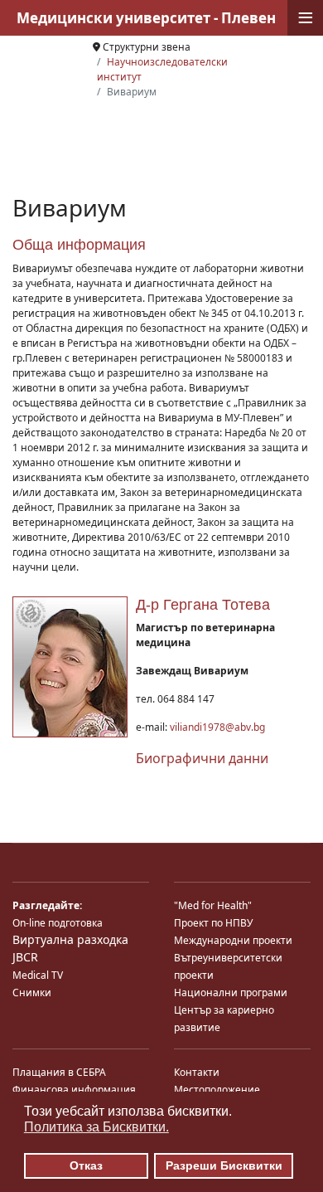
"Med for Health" (213, 905)
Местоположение (217, 1090)
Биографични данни (202, 758)
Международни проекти (233, 940)
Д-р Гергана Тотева (203, 604)
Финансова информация (74, 1090)
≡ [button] (305, 18)
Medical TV (37, 975)
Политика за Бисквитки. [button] (96, 1127)
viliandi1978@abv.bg (217, 727)
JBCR (25, 957)
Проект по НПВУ (213, 923)
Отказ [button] (86, 1165)
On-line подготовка (57, 923)
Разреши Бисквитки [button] (224, 1165)
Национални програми (230, 992)
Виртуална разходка (70, 939)
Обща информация (79, 244)
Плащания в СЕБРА (59, 1072)
